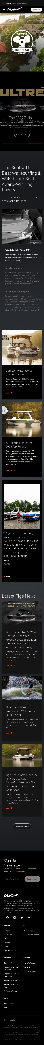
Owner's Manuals (29, 963)
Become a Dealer (10, 991)
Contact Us (8, 963)
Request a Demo (10, 980)
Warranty (27, 967)
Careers (7, 942)
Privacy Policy (28, 931)
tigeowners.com (29, 971)
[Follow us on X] (21, 917)
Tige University (9, 950)
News (6, 939)
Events (6, 946)
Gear (5, 1007)
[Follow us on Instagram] (14, 917)
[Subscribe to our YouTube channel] (28, 917)
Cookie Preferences (31, 935)
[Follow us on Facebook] (7, 917)
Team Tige (8, 935)
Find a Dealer (9, 1003)
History (7, 931)
